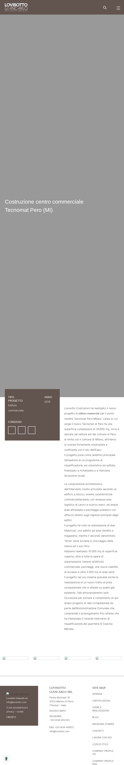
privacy (10, 711)
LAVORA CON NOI (102, 737)
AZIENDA (97, 693)
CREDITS (11, 717)
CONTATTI (98, 730)
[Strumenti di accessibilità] (6, 759)
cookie (20, 711)
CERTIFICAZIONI (101, 700)
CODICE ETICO (100, 744)
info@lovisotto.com (16, 702)
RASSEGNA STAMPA (103, 724)
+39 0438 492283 (59, 720)
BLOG (95, 717)
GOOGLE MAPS (57, 710)
